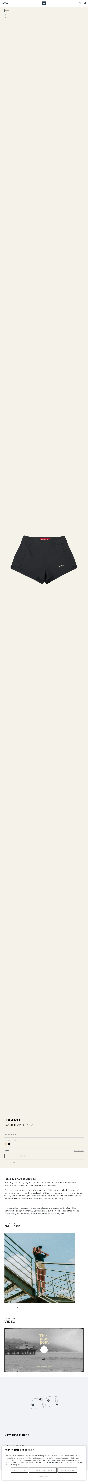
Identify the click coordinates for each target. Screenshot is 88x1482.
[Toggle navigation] (85, 3)
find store (10, 1162)
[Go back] (5, 10)
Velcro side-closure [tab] (15, 1445)
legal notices (52, 1462)
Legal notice (44, 1476)
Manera (44, 3)
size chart (78, 1150)
